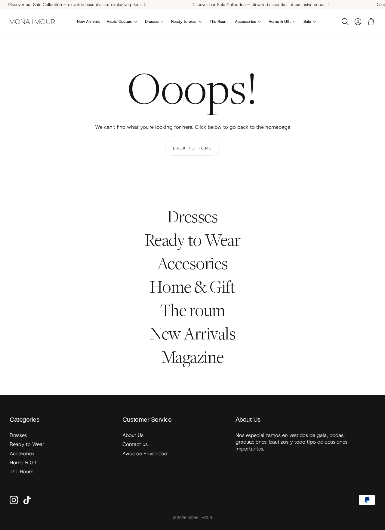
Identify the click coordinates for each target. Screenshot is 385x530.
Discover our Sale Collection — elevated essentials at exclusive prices (75, 4)
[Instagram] (14, 500)
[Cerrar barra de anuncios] (378, 4)
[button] (344, 21)
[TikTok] (27, 500)
